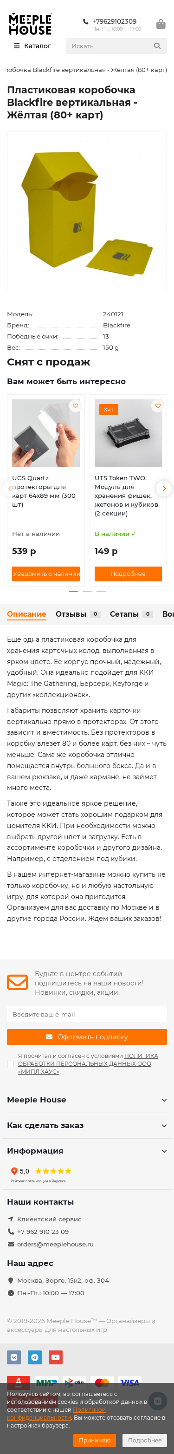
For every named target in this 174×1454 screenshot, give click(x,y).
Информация (35, 1150)
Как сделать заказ (45, 1125)
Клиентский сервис (49, 1219)
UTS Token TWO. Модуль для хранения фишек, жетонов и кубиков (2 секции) (126, 495)
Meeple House (36, 1099)
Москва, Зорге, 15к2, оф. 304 (63, 1280)
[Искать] (157, 46)
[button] (10, 488)
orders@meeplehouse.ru (55, 1244)
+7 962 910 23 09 (43, 1231)
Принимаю (94, 1440)
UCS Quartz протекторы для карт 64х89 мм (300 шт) (44, 491)
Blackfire (116, 325)
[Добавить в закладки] (75, 405)
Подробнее (144, 1440)
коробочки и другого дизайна (109, 847)
